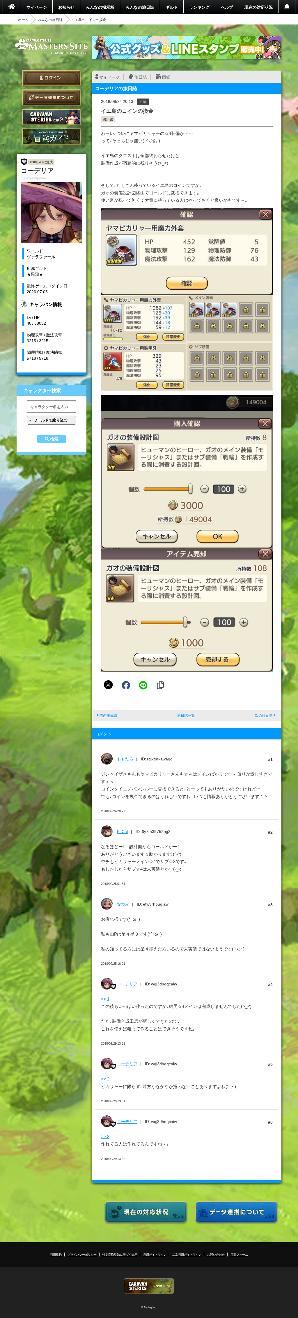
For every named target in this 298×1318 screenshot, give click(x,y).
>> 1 (105, 999)
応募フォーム (239, 1254)
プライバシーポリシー (82, 1254)
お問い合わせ (216, 1254)
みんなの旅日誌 (140, 7)
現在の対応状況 (258, 7)
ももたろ (125, 759)
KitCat (122, 831)
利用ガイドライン (154, 1254)
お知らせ (66, 7)
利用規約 (56, 1254)
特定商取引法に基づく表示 (119, 1254)
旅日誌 (140, 77)
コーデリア (127, 984)
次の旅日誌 (263, 715)
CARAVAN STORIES (149, 1286)
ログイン (51, 78)
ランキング (199, 7)
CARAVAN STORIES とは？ (51, 117)
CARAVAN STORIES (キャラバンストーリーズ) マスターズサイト (51, 46)
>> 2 (105, 1079)
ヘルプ (227, 7)
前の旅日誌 (108, 715)
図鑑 (166, 77)
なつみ (123, 904)
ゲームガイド (51, 137)
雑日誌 (108, 119)
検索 (54, 439)
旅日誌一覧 (186, 715)
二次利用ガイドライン (186, 1254)
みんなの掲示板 (100, 7)
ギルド (172, 7)
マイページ (36, 7)
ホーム (23, 19)
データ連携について (51, 97)
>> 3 (105, 1136)
